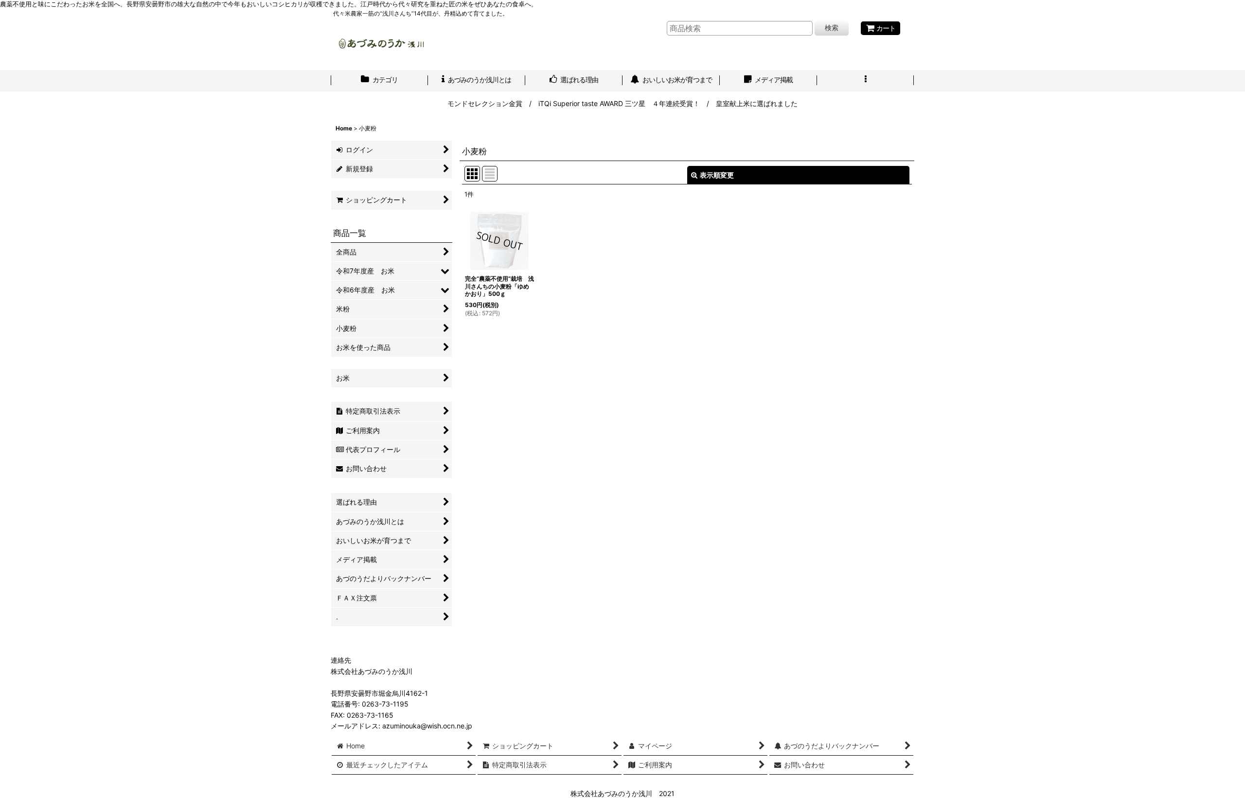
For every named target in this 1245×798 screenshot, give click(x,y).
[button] (865, 80)
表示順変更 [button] (717, 175)
